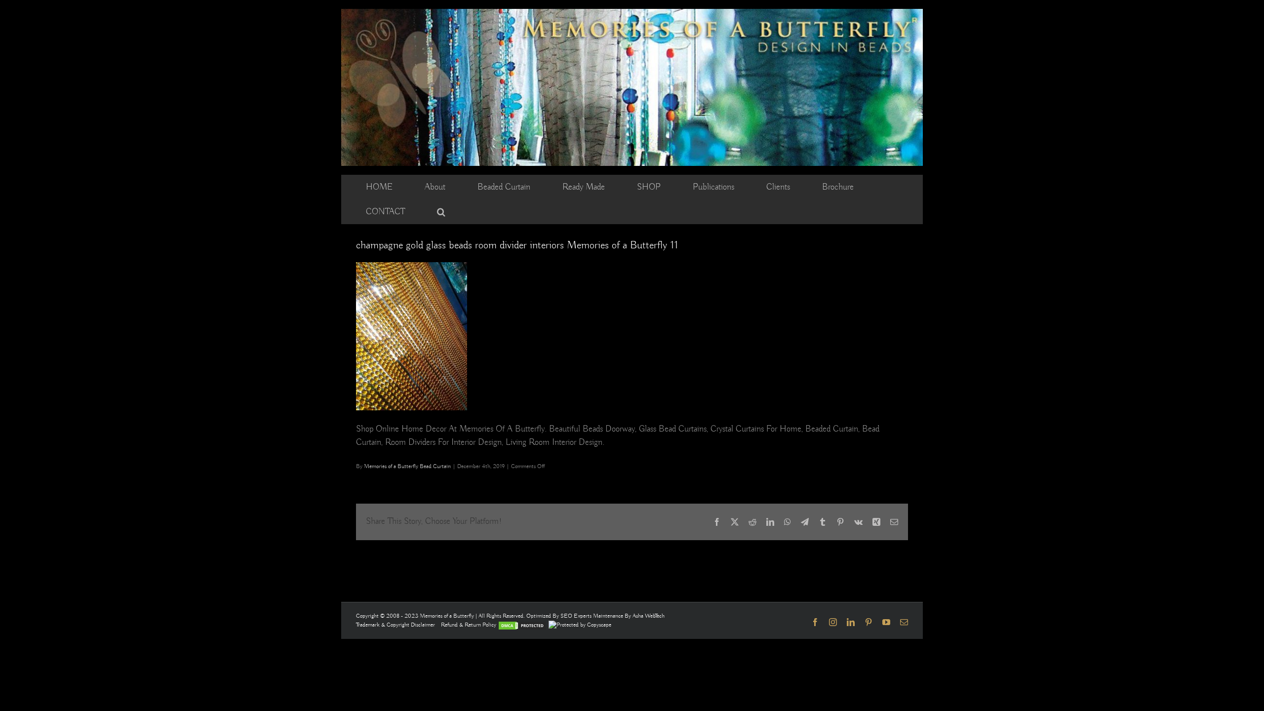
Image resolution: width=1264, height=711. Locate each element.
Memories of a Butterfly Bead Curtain (407, 466)
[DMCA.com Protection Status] (522, 625)
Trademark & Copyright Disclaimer (395, 625)
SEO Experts (576, 616)
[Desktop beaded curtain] (632, 13)
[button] (441, 211)
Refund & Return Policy (469, 625)
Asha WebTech (648, 616)
